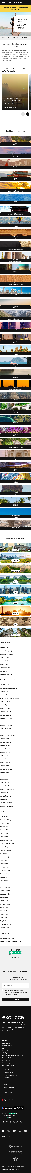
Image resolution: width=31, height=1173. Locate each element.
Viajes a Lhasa (4, 738)
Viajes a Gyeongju (5, 705)
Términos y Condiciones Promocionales (12, 1058)
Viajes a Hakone (5, 708)
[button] (15, 999)
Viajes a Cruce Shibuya (7, 691)
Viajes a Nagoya (5, 752)
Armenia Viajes (4, 823)
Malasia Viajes (4, 884)
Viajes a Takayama (5, 796)
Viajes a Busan (4, 684)
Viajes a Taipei (4, 792)
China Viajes (4, 836)
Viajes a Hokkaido (5, 715)
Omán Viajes (4, 901)
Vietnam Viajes (4, 927)
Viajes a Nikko (4, 759)
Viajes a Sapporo (5, 772)
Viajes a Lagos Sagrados (7, 735)
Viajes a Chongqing (6, 651)
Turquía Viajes (4, 921)
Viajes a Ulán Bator (6, 803)
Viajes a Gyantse (5, 701)
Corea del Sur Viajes (6, 840)
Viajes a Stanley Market (7, 789)
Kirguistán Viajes (5, 874)
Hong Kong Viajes (5, 850)
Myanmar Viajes (5, 894)
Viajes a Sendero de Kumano (9, 776)
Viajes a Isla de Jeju (6, 722)
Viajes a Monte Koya (6, 749)
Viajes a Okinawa (5, 762)
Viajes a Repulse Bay (6, 769)
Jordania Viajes (4, 867)
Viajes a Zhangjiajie (6, 674)
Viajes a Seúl (4, 779)
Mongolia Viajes (5, 890)
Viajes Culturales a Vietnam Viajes (10, 941)
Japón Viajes (4, 863)
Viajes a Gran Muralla (6, 654)
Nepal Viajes (4, 897)
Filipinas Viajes (4, 847)
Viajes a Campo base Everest (9, 688)
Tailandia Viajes (5, 911)
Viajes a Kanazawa (5, 728)
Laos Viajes (3, 877)
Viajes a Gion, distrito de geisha (9, 698)
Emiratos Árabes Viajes (7, 843)
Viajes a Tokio (4, 799)
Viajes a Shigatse (5, 782)
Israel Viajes (3, 860)
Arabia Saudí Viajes (6, 820)
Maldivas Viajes (5, 887)
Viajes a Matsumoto (6, 742)
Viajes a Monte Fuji (6, 745)
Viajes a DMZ (4, 695)
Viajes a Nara (4, 755)
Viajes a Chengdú (5, 647)
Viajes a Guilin (4, 657)
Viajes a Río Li (4, 664)
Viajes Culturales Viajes (7, 938)
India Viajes (3, 853)
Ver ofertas (15, 10)
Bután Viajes (4, 826)
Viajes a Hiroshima (5, 711)
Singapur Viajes (5, 904)
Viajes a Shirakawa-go (7, 786)
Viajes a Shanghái (5, 667)
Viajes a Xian (4, 671)
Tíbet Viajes (3, 917)
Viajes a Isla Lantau (6, 725)
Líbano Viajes (4, 880)
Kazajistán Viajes (5, 870)
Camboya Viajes (5, 830)
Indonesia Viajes (5, 857)
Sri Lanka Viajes (5, 907)
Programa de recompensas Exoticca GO (12, 1055)
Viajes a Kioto (4, 732)
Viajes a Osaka (4, 765)
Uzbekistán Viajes (5, 924)
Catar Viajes (4, 833)
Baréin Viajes (4, 816)
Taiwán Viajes (4, 914)
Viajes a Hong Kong (6, 718)
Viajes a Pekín (4, 661)
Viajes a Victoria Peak (6, 806)
